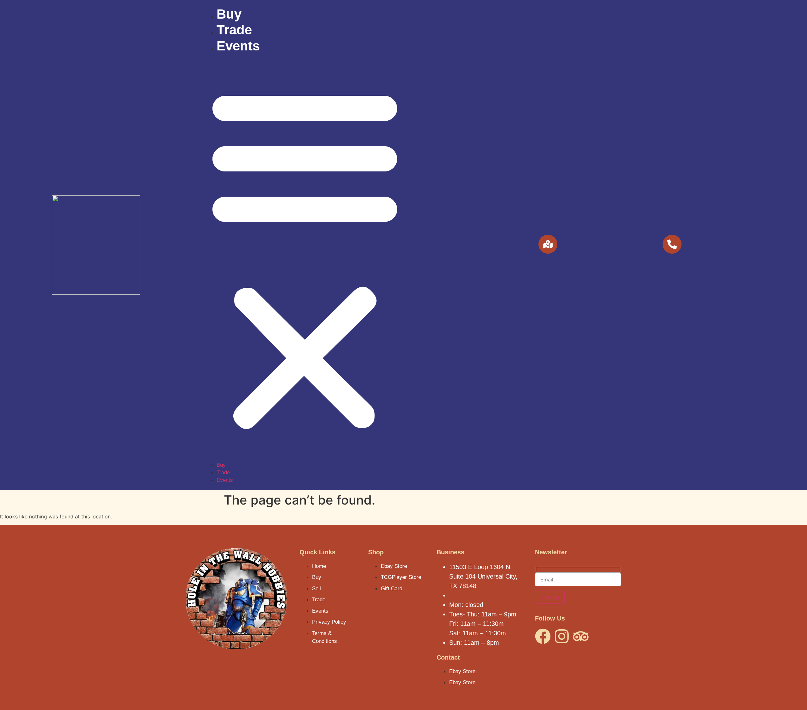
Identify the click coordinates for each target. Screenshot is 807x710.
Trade (234, 29)
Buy (229, 14)
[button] (305, 257)
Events (238, 45)
